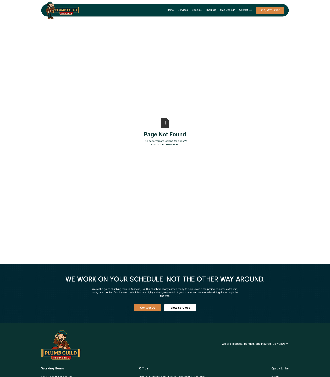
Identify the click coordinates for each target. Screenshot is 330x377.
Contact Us (147, 307)
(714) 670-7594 (270, 10)
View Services (180, 307)
